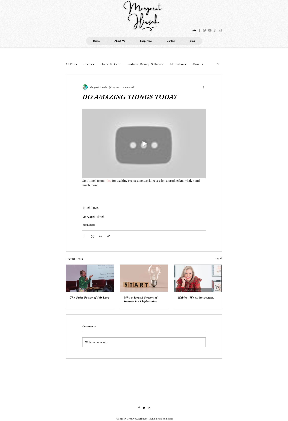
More (196, 64)
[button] (218, 64)
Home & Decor (111, 64)
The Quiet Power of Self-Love (89, 297)
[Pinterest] (215, 30)
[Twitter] (205, 30)
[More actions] (204, 87)
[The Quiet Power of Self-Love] (90, 278)
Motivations (178, 64)
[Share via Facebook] (84, 236)
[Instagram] (220, 30)
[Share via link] (108, 236)
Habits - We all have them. (196, 297)
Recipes (89, 64)
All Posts (71, 64)
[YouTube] (210, 30)
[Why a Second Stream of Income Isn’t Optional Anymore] (144, 278)
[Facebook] (200, 30)
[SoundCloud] (194, 30)
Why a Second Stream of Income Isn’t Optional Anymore (140, 299)
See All (218, 258)
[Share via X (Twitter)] (92, 236)
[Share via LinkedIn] (100, 236)
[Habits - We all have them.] (198, 278)
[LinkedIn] (149, 407)
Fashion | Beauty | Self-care (146, 64)
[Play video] (144, 143)
